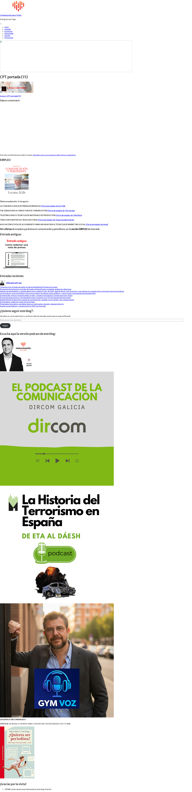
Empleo (7, 35)
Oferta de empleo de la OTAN (53, 206)
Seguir (5, 325)
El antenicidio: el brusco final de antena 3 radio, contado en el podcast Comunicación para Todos (36, 295)
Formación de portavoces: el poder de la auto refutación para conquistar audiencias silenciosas (35, 289)
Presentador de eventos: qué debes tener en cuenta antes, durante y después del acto (32, 304)
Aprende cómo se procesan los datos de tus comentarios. (54, 155)
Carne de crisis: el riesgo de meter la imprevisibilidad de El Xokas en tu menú (28, 287)
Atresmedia (8, 33)
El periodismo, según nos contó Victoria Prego (17, 302)
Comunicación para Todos (10, 15)
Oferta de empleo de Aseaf (97, 224)
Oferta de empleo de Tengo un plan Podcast (56, 220)
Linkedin (7, 29)
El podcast (8, 31)
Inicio (6, 27)
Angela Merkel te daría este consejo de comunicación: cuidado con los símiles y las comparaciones (37, 300)
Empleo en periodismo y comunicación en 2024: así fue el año (23, 306)
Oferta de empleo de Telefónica (68, 215)
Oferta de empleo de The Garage (61, 210)
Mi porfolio (8, 38)
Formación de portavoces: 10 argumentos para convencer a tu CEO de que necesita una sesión (35, 297)
